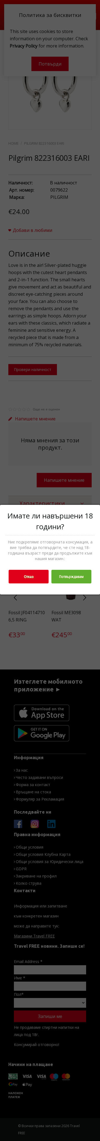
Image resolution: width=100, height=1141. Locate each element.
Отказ (28, 576)
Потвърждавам (71, 576)
